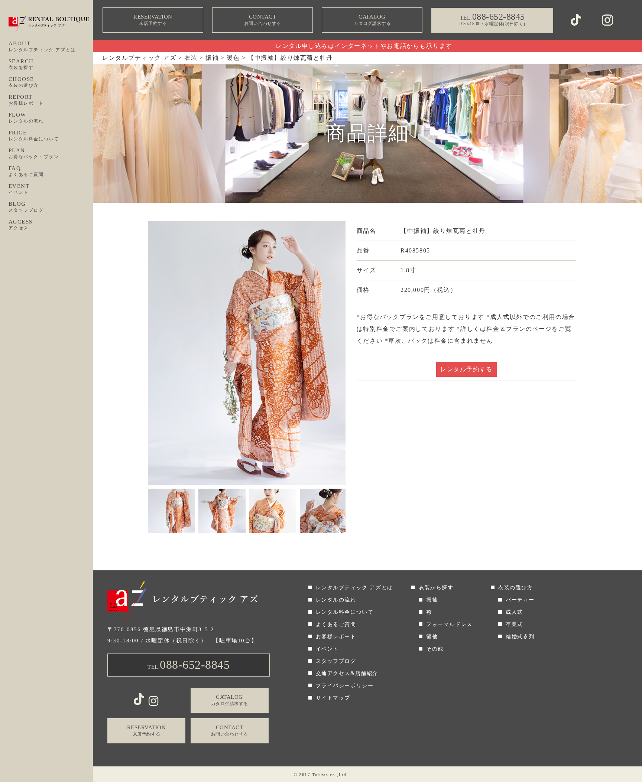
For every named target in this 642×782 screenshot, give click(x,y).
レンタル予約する (466, 369)
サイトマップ (333, 698)
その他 (435, 649)
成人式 (514, 612)
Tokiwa (320, 774)
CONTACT (262, 20)
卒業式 (514, 624)
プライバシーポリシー (345, 685)
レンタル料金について (345, 612)
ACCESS (21, 225)
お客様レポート (336, 636)
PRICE (34, 135)
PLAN (34, 153)
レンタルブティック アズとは (354, 587)
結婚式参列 (520, 636)
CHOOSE (24, 82)
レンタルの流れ (336, 600)
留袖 (432, 636)
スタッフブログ (336, 661)
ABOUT (42, 46)
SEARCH (21, 64)
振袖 (432, 600)
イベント (327, 649)
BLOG (26, 207)
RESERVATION (152, 20)
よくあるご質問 (336, 624)
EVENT (19, 189)
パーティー (520, 600)
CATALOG (372, 20)
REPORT (26, 100)
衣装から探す (436, 587)
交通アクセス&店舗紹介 (347, 673)
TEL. (188, 664)
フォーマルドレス (449, 624)
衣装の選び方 (515, 587)
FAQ (26, 171)
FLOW (26, 118)
